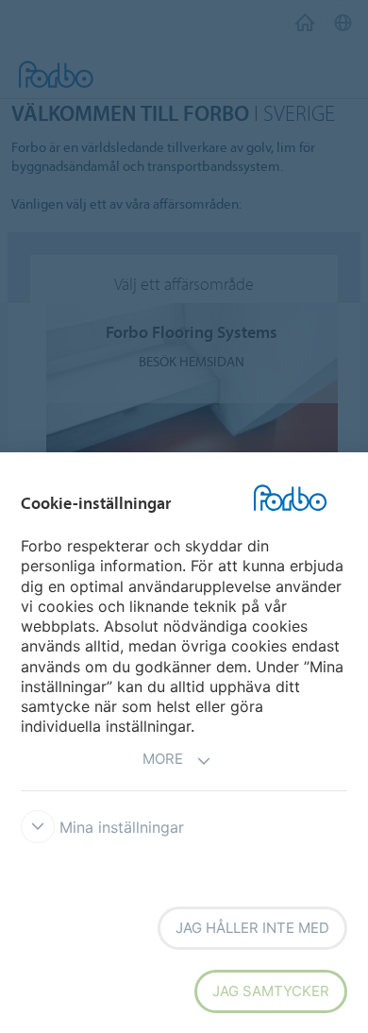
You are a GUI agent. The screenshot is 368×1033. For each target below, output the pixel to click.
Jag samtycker (270, 991)
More (162, 759)
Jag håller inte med (252, 928)
